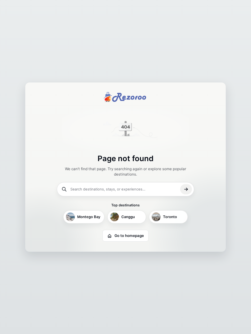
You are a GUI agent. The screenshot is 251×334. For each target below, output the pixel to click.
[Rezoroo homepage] (125, 97)
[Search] (186, 189)
